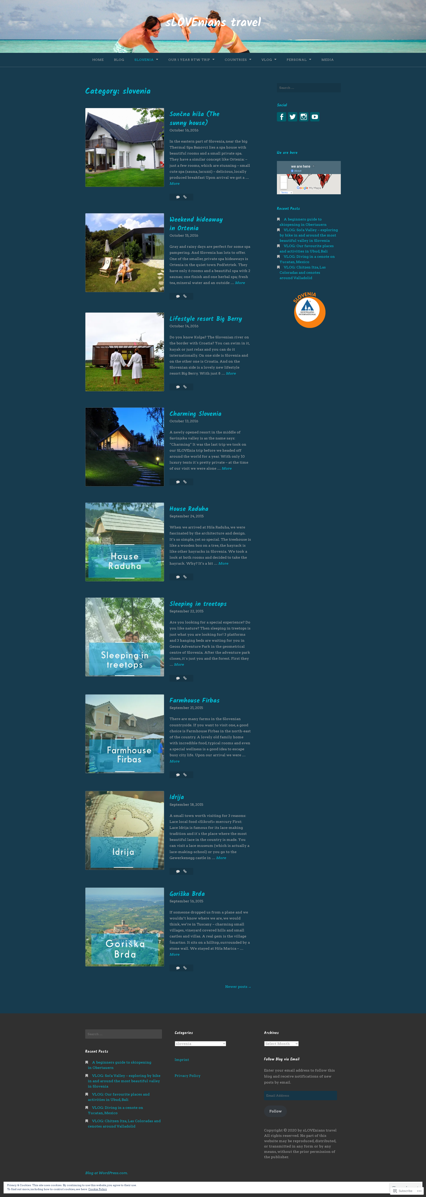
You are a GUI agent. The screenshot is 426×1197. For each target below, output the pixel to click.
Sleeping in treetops (198, 604)
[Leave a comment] (178, 197)
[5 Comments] (178, 968)
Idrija (177, 797)
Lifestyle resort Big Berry (206, 319)
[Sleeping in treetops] (185, 678)
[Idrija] (185, 871)
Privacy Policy (188, 1076)
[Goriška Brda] (185, 968)
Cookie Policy (97, 1189)
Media (327, 60)
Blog (119, 60)
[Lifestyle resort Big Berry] (185, 387)
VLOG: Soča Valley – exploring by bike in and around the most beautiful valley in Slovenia (309, 235)
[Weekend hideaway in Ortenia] (185, 296)
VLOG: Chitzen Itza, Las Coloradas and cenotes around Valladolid (303, 272)
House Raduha (189, 509)
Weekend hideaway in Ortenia (196, 224)
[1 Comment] (178, 296)
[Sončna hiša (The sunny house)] (185, 197)
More (174, 184)
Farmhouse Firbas (195, 701)
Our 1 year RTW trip (189, 60)
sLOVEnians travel (213, 23)
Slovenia (144, 60)
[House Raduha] (185, 577)
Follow (275, 1111)
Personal (297, 60)
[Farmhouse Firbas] (185, 775)
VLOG (267, 60)
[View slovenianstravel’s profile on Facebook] (281, 116)
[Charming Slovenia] (185, 482)
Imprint (182, 1060)
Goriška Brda (187, 894)
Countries (236, 60)
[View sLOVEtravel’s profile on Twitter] (292, 116)
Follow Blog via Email (281, 1059)
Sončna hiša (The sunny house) (194, 118)
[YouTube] (315, 116)
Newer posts (236, 987)
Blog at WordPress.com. (106, 1173)
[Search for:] (309, 87)
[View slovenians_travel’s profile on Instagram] (303, 116)
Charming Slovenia (195, 414)
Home (98, 60)
